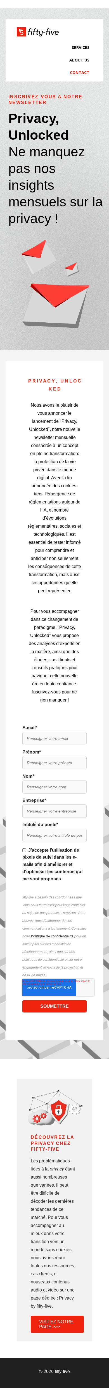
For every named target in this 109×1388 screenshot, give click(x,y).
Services (80, 47)
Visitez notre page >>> (56, 1324)
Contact (79, 72)
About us (79, 60)
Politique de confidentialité (52, 936)
